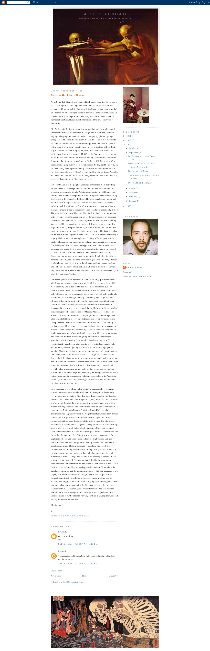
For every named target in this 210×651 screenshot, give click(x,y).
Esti (60, 531)
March (132, 192)
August (132, 188)
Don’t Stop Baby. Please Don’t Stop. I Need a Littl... (141, 165)
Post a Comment (58, 570)
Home (84, 575)
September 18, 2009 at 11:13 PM (78, 563)
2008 (129, 206)
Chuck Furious (134, 267)
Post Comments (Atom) (73, 581)
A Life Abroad (105, 14)
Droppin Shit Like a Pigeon (140, 182)
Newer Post (56, 575)
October (133, 148)
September (134, 152)
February (133, 196)
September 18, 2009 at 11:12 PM (78, 543)
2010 (129, 140)
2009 (129, 144)
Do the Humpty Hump (138, 171)
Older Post (113, 575)
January (132, 200)
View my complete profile (137, 276)
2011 (129, 135)
